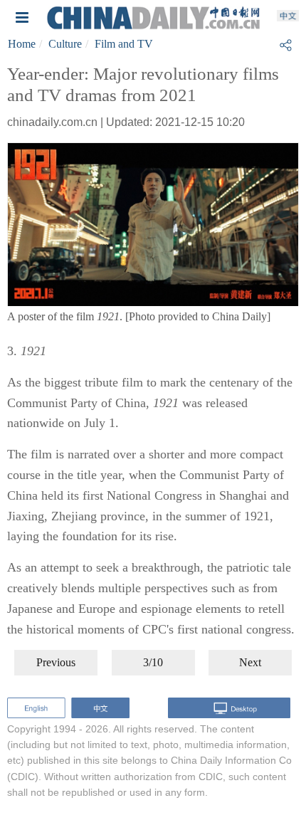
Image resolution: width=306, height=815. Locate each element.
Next (250, 662)
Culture (65, 44)
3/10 (153, 662)
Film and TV (124, 44)
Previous (55, 662)
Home (22, 44)
